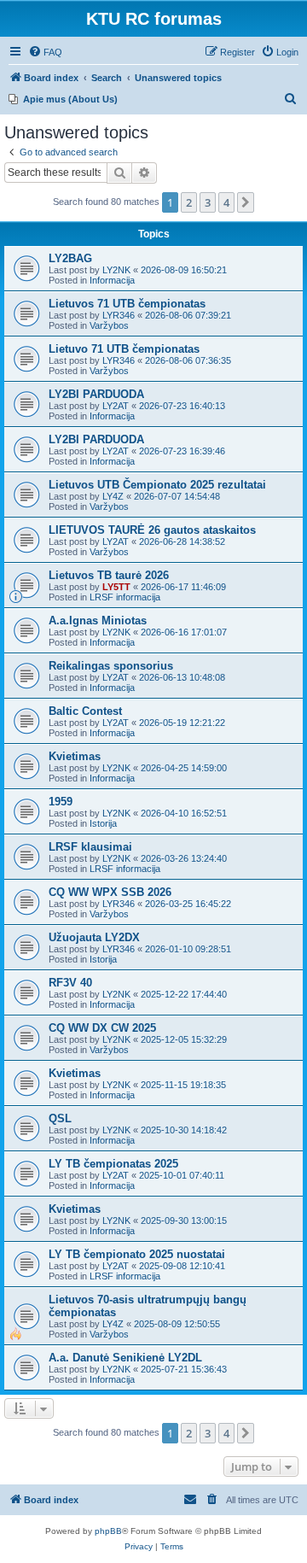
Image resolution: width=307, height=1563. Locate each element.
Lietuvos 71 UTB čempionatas (127, 303)
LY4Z (113, 496)
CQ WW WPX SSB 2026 (110, 892)
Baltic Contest (85, 711)
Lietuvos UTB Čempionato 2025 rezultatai (157, 484)
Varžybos (109, 325)
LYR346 (118, 315)
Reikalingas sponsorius (111, 665)
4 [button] (226, 202)
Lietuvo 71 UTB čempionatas (124, 348)
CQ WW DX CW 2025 (102, 1028)
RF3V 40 (70, 982)
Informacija (112, 280)
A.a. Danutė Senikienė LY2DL (125, 1357)
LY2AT (115, 406)
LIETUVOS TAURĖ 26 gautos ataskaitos (152, 530)
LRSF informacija (125, 597)
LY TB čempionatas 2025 (113, 1163)
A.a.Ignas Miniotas (98, 620)
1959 (60, 801)
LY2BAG (70, 258)
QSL (60, 1118)
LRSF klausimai (90, 846)
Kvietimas (75, 756)
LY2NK (116, 270)
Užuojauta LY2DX (94, 937)
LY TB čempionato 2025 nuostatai (137, 1254)
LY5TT (116, 587)
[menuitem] (45, 52)
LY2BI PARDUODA (96, 394)
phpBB (108, 1531)
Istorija (103, 823)
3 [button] (208, 202)
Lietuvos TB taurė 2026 (109, 575)
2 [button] (189, 202)
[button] (245, 202)
